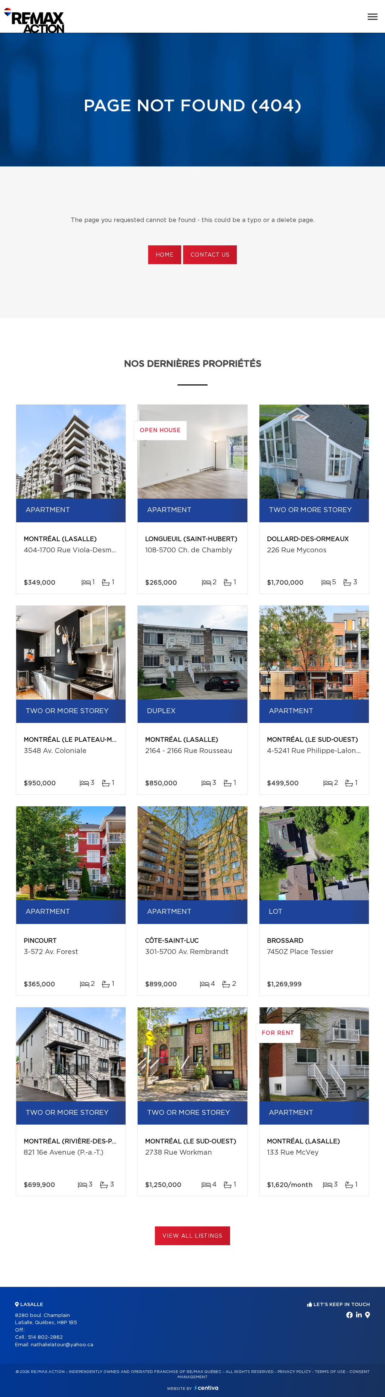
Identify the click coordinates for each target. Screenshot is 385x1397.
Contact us (210, 255)
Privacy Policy (294, 1372)
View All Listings (192, 1236)
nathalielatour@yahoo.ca (62, 1345)
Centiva (206, 1387)
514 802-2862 (45, 1337)
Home (165, 255)
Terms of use (330, 1372)
